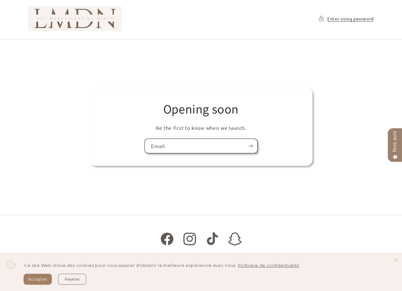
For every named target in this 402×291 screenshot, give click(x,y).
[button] (346, 19)
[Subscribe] (250, 145)
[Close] (396, 260)
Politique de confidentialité (269, 265)
